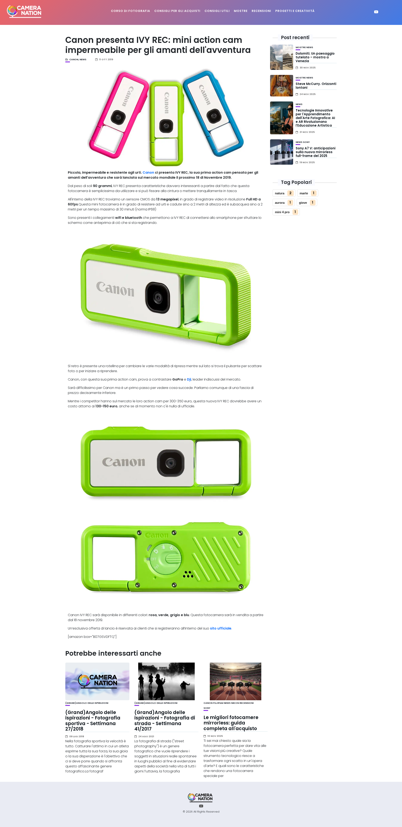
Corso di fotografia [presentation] (130, 11)
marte (304, 193)
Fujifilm (218, 703)
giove (303, 202)
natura (279, 193)
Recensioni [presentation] (261, 11)
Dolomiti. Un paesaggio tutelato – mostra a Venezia (315, 57)
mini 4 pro (282, 212)
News (83, 59)
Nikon (235, 703)
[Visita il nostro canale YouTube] (376, 12)
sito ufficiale (220, 628)
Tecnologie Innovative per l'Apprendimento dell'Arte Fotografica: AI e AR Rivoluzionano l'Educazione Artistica (315, 118)
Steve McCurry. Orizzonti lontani (316, 86)
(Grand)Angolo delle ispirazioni (86, 703)
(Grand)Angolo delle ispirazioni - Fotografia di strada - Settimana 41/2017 (164, 720)
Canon (73, 59)
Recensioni (247, 703)
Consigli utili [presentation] (217, 11)
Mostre (301, 47)
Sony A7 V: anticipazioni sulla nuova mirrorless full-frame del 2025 (315, 152)
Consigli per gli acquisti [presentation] (177, 11)
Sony (207, 708)
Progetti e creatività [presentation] (295, 11)
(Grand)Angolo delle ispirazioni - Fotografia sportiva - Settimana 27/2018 (92, 720)
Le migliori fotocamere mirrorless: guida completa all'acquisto (231, 723)
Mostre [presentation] (240, 11)
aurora (280, 202)
